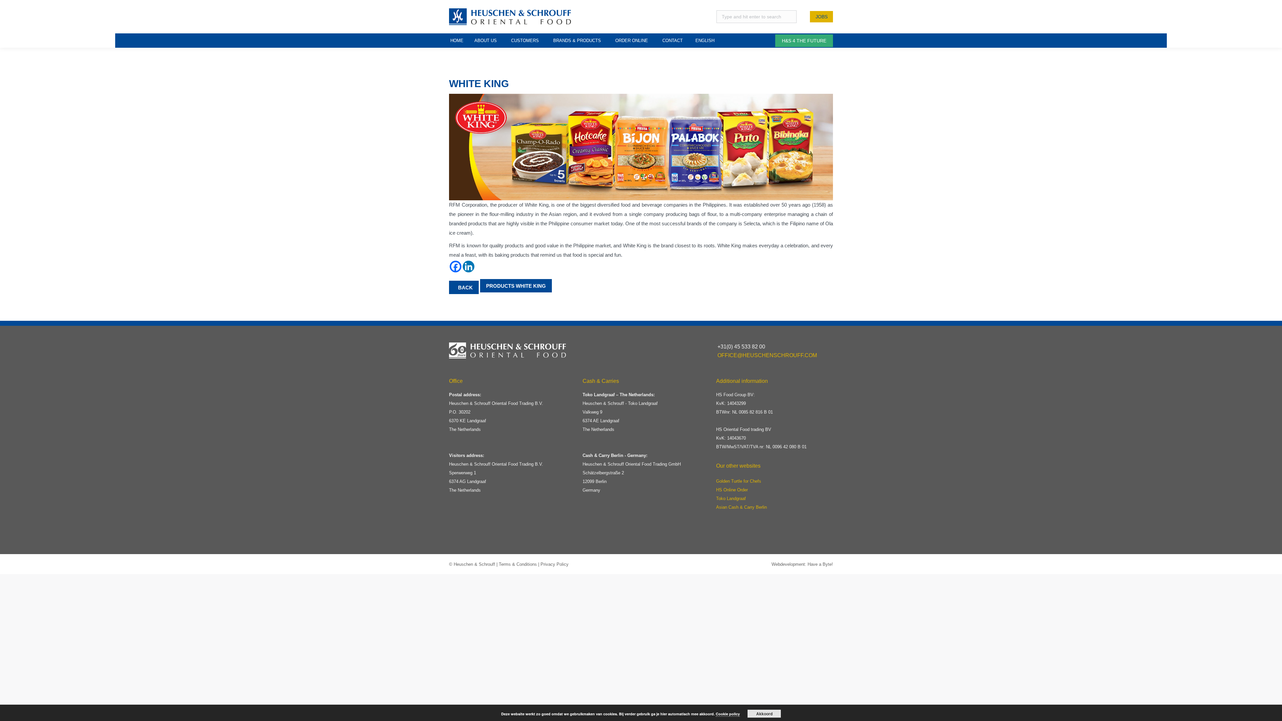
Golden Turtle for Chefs (738, 481)
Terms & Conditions (518, 564)
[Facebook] (455, 266)
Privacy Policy (555, 564)
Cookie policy (728, 713)
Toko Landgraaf (731, 498)
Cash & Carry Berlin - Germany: (615, 455)
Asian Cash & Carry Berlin (741, 507)
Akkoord (764, 714)
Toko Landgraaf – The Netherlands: (619, 394)
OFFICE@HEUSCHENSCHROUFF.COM (767, 355)
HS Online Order (732, 489)
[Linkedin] (468, 266)
